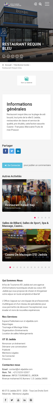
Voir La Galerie (26, 83)
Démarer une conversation (14, 346)
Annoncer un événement (13, 343)
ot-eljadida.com (31, 321)
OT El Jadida (10, 391)
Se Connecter (35, 3)
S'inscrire (6, 359)
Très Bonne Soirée (21, 65)
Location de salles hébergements (17, 333)
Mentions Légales (10, 353)
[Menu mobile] (47, 4)
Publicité (6, 350)
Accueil (8, 65)
